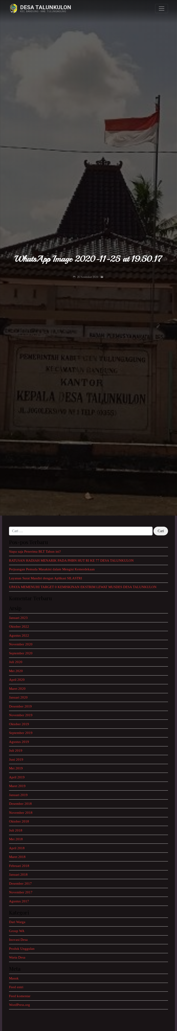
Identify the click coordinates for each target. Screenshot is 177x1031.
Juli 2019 (15, 750)
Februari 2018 (19, 866)
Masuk (14, 978)
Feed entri (16, 987)
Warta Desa (17, 957)
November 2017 (20, 892)
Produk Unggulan (22, 948)
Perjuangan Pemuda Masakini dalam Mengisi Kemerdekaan (52, 569)
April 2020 (17, 680)
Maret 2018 (17, 857)
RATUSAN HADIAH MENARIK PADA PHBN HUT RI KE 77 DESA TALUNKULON (71, 560)
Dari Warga (17, 922)
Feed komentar (19, 996)
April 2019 (17, 777)
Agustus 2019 (19, 742)
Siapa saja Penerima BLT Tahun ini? (35, 551)
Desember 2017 (20, 883)
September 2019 (20, 733)
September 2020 (20, 653)
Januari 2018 (18, 874)
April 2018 (17, 848)
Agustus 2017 (19, 901)
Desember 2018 (20, 804)
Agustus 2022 (19, 635)
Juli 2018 (15, 830)
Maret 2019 (17, 786)
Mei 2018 (16, 839)
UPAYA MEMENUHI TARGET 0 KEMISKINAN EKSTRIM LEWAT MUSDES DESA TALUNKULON (82, 587)
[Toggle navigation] (161, 8)
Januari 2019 (18, 795)
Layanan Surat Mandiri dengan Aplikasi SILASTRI (45, 578)
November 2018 (20, 812)
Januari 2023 (18, 618)
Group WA (16, 931)
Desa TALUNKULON (45, 7)
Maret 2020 (17, 688)
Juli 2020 (15, 662)
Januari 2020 (18, 697)
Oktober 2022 (19, 626)
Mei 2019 (16, 768)
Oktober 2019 (19, 724)
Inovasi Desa (18, 939)
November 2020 (20, 644)
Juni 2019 (16, 759)
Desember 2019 (20, 706)
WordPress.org (19, 1005)
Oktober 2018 (19, 821)
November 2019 (20, 715)
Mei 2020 (16, 671)
